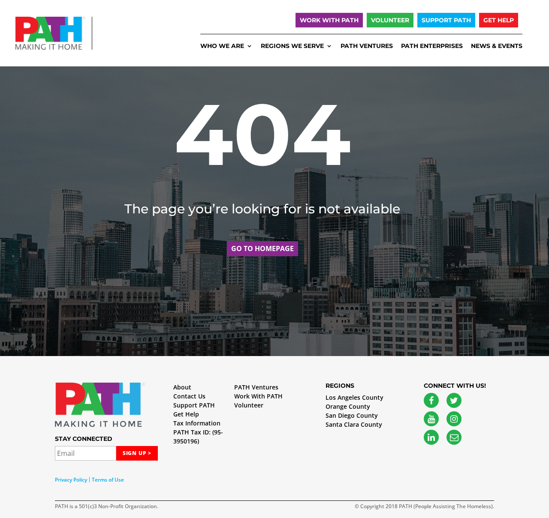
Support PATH (194, 405)
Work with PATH (329, 20)
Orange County (348, 406)
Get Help (498, 20)
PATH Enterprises (432, 46)
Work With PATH (258, 396)
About (182, 387)
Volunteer (390, 20)
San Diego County (352, 415)
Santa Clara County (354, 424)
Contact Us (189, 396)
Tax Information (196, 423)
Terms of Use (108, 479)
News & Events (496, 46)
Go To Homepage (262, 248)
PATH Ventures (367, 46)
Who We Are (222, 46)
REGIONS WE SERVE (292, 46)
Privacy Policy (71, 479)
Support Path (446, 20)
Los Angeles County (354, 397)
